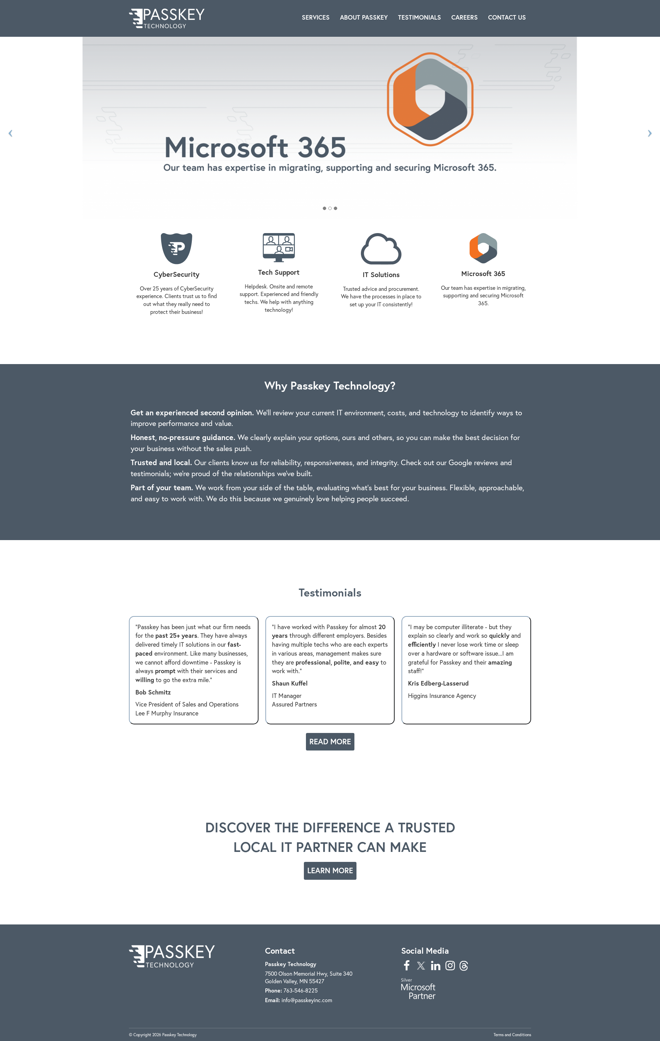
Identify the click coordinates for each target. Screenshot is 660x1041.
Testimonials (419, 17)
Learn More (330, 870)
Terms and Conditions (512, 1034)
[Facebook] (406, 965)
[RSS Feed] (464, 965)
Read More (330, 741)
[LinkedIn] (435, 965)
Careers (464, 17)
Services (316, 17)
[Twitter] (421, 965)
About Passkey (364, 17)
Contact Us (507, 17)
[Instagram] (449, 965)
